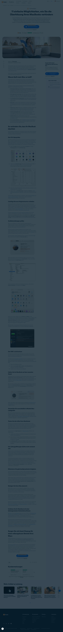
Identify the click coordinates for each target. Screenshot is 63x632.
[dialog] (31, 316)
